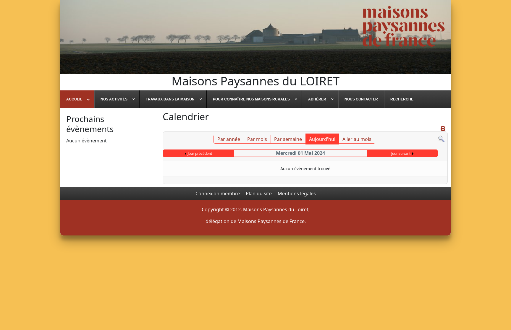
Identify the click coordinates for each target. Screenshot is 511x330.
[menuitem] (77, 99)
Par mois (257, 139)
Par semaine (288, 139)
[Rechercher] (441, 138)
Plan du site (259, 193)
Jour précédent (200, 153)
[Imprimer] (443, 128)
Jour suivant (400, 153)
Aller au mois (356, 139)
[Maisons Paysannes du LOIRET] (404, 26)
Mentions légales (297, 193)
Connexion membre (217, 193)
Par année (228, 139)
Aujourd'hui (322, 139)
